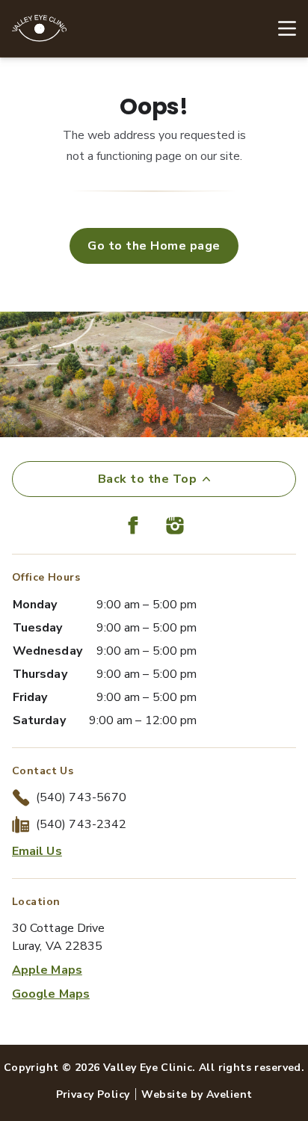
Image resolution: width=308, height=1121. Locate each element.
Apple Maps (47, 970)
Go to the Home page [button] (153, 246)
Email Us (37, 851)
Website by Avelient (196, 1094)
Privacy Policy (93, 1094)
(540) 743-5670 (81, 797)
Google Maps (51, 994)
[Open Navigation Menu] (279, 28)
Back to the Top (147, 479)
